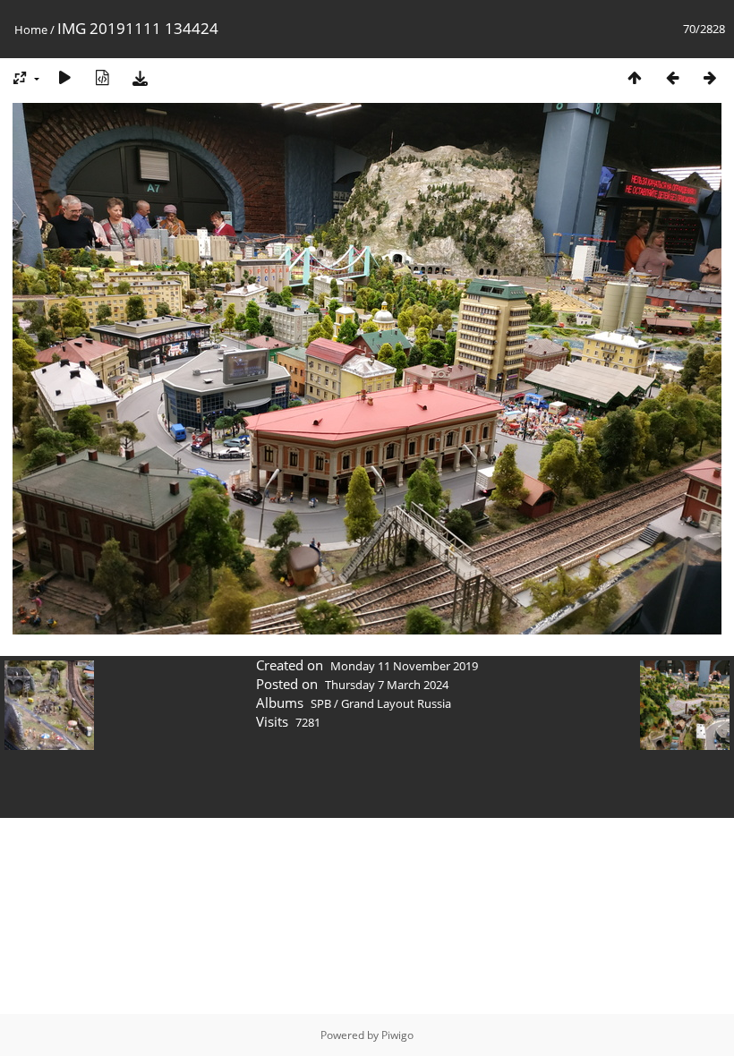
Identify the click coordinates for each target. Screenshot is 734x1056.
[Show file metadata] (102, 77)
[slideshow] (64, 77)
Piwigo (397, 1035)
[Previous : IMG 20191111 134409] (672, 77)
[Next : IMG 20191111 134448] (710, 77)
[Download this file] (139, 77)
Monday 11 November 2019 (404, 666)
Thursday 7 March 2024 (386, 685)
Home (30, 29)
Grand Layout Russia (396, 703)
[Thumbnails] (634, 77)
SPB (321, 703)
